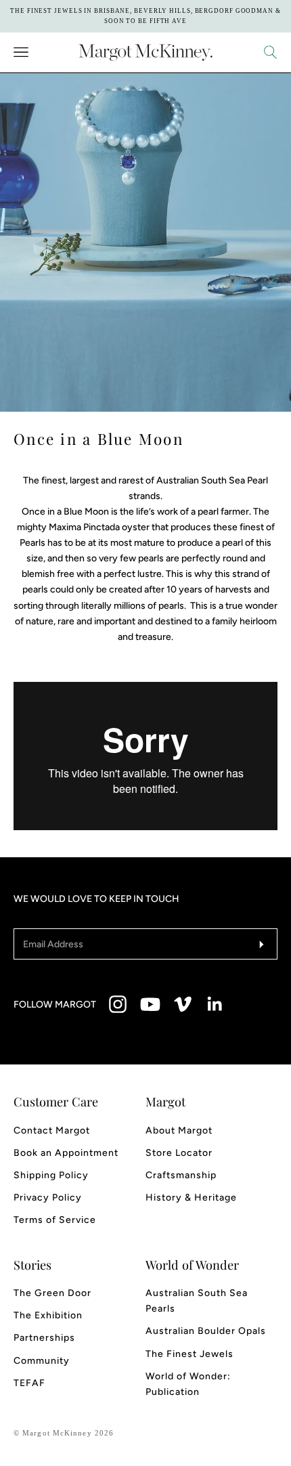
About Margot (179, 1130)
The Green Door (52, 1293)
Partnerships (44, 1337)
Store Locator (179, 1153)
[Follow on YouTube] (150, 1004)
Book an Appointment (66, 1153)
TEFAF (29, 1383)
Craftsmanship (181, 1175)
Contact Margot (52, 1130)
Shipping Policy (51, 1175)
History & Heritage (191, 1197)
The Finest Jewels (189, 1354)
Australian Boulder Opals (206, 1331)
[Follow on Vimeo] (183, 1004)
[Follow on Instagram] (118, 1004)
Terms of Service (55, 1220)
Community (42, 1360)
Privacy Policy (48, 1197)
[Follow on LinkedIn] (215, 1004)
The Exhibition (48, 1315)
